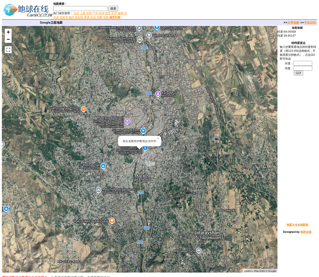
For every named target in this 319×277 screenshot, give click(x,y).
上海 (82, 13)
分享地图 (293, 22)
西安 (108, 13)
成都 (120, 13)
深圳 (89, 13)
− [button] (8, 39)
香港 (87, 17)
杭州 (101, 13)
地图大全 (292, 224)
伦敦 (106, 17)
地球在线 (306, 232)
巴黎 (99, 17)
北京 (76, 13)
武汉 (114, 13)
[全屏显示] (8, 49)
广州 (95, 13)
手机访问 (310, 22)
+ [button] (8, 32)
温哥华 (64, 17)
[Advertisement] (184, 10)
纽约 (71, 17)
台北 (93, 17)
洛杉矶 (79, 17)
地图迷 (304, 224)
